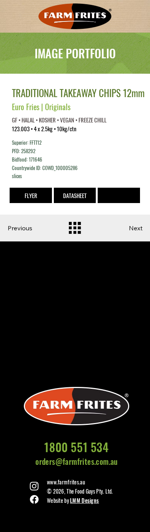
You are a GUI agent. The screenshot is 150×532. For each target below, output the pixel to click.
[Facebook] (34, 499)
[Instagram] (34, 486)
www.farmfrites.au (66, 482)
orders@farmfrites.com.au (76, 461)
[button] (119, 195)
